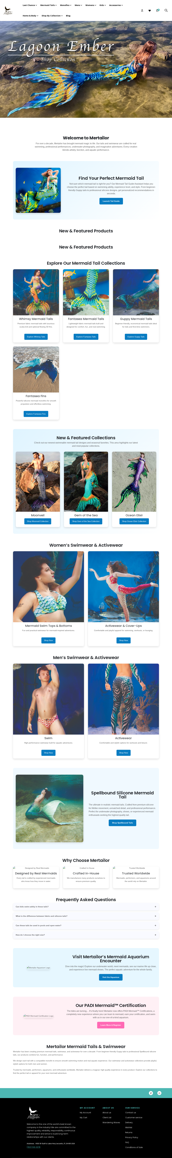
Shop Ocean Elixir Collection (134, 521)
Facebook (151, 1093)
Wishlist (128, 1127)
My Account (85, 1112)
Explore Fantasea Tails (86, 337)
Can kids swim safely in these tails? (32, 907)
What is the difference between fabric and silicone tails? (41, 916)
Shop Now (48, 640)
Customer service (133, 1117)
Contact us (130, 1112)
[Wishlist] (149, 10)
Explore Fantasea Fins (36, 414)
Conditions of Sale (134, 1147)
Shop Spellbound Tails (122, 823)
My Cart (83, 1117)
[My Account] (142, 10)
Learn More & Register (111, 1025)
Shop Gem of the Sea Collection (86, 521)
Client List (107, 1117)
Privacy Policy (131, 1137)
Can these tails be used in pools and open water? (38, 925)
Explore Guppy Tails (136, 337)
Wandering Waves (111, 1122)
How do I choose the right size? (30, 935)
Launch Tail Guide (111, 201)
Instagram (159, 1093)
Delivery (129, 1122)
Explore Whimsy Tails (36, 337)
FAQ (127, 1142)
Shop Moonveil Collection (38, 521)
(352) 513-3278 (33, 1147)
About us (107, 1112)
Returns (128, 1132)
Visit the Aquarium (110, 977)
